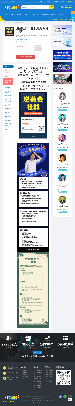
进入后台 (69, 1)
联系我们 (25, 379)
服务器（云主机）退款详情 (8, 124)
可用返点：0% (23, 41)
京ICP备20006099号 (25, 400)
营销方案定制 (45, 15)
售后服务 (7, 76)
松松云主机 (49, 374)
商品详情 (7, 66)
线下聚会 (61, 15)
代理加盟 (53, 15)
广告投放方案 (37, 387)
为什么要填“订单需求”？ (8, 88)
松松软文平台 (49, 370)
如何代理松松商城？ (8, 96)
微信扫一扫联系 (63, 109)
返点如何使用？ (7, 105)
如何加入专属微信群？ (8, 92)
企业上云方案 (37, 383)
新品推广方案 (37, 376)
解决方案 (35, 15)
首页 (5, 15)
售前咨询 (38, 46)
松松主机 (62, 1)
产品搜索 (24, 7)
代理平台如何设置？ (8, 128)
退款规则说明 (8, 120)
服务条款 (25, 370)
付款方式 (25, 374)
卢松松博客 (49, 381)
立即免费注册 (37, 352)
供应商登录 (25, 376)
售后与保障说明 (8, 117)
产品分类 (19, 15)
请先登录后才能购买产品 (26, 57)
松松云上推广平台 (49, 378)
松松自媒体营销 (37, 373)
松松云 (45, 1)
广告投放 (8, 22)
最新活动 (6, 1)
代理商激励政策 (8, 109)
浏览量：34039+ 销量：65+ (22, 39)
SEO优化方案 (38, 379)
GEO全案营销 (38, 370)
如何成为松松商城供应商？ (8, 100)
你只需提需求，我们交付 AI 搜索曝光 (61, 19)
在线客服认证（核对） (8, 113)
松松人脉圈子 (49, 372)
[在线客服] (73, 12)
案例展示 (56, 1)
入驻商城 (40, 1)
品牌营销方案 (37, 381)
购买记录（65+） (7, 71)
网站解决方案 (37, 385)
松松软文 (50, 1)
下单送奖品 (38, 49)
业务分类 (27, 15)
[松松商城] (11, 397)
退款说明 (25, 372)
